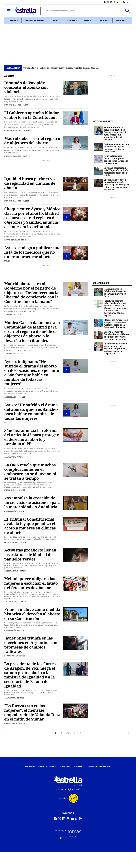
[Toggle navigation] (8, 11)
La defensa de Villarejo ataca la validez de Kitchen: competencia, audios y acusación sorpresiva (115, 348)
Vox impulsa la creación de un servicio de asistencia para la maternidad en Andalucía (32, 502)
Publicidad (65, 767)
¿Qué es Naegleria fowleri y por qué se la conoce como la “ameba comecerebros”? (61, 68)
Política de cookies (47, 767)
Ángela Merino (11, 571)
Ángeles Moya (11, 397)
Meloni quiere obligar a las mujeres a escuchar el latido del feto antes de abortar (31, 583)
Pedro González (12, 240)
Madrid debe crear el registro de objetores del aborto (32, 141)
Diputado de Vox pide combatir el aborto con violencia (26, 87)
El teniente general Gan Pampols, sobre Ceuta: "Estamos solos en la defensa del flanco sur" (116, 323)
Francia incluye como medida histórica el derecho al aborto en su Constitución (32, 614)
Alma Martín (10, 315)
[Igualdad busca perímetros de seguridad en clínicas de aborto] (75, 183)
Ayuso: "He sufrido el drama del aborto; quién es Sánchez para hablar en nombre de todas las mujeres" (31, 411)
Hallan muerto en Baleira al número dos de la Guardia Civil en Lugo (115, 292)
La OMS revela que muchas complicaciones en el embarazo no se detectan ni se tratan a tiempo (30, 471)
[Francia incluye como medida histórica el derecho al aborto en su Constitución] (75, 614)
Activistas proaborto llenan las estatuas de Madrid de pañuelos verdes (30, 554)
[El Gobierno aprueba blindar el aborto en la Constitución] (75, 117)
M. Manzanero (11, 542)
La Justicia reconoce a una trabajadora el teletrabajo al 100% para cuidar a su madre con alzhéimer (116, 184)
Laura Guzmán (11, 656)
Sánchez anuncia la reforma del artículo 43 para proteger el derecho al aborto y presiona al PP (31, 437)
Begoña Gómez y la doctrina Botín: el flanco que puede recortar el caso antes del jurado (116, 335)
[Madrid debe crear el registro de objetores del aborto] (75, 143)
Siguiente (128, 733)
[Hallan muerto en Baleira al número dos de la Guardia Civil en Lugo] (98, 292)
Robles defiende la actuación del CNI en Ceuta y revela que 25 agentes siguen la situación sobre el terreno (115, 133)
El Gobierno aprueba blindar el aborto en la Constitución (31, 115)
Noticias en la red (13, 105)
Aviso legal (79, 767)
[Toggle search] (127, 11)
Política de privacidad (99, 767)
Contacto (30, 767)
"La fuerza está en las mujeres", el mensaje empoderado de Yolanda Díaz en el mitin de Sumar (32, 712)
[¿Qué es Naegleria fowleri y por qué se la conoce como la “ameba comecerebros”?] (98, 159)
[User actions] (129, 2)
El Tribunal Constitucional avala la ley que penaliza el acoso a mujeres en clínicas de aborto (30, 525)
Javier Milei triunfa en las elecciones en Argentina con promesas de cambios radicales (30, 644)
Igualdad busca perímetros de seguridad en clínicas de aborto (29, 183)
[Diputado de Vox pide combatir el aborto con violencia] (75, 87)
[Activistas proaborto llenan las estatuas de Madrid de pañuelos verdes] (75, 555)
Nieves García (11, 490)
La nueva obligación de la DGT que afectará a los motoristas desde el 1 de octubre (116, 171)
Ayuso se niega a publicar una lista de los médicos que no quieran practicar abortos (32, 252)
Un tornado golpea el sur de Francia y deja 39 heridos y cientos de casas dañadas (116, 148)
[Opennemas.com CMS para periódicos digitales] (68, 834)
